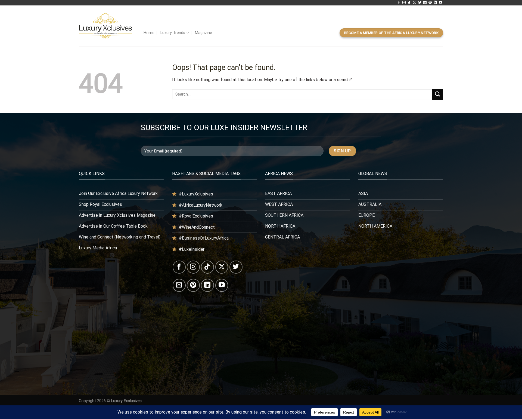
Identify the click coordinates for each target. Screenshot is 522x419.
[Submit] (437, 94)
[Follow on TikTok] (409, 3)
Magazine (203, 32)
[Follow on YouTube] (440, 3)
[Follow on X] (414, 3)
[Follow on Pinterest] (430, 3)
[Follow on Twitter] (419, 3)
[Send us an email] (425, 3)
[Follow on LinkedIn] (435, 3)
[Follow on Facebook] (398, 3)
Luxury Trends (172, 32)
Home (149, 32)
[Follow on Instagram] (404, 3)
